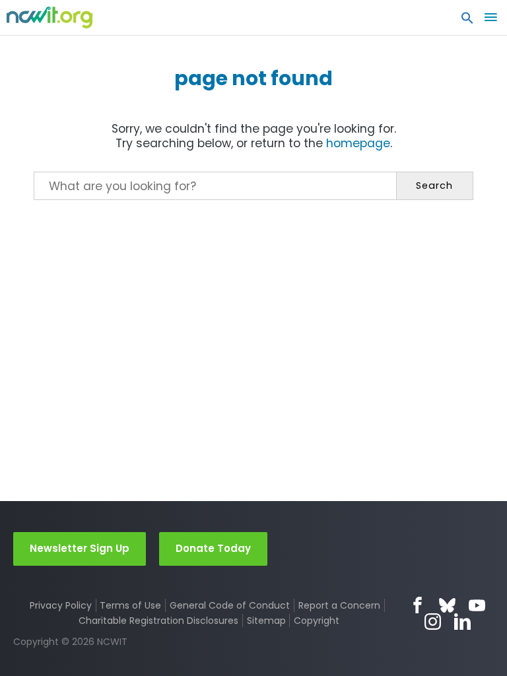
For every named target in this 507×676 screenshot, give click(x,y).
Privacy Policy (61, 605)
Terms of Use (130, 605)
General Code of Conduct (230, 605)
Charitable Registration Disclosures (158, 620)
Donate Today (213, 548)
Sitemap (266, 620)
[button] (467, 21)
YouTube (477, 605)
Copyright (316, 620)
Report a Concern (339, 605)
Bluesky (447, 605)
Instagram (432, 621)
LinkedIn (462, 621)
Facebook (417, 605)
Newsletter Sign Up (79, 548)
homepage (358, 143)
